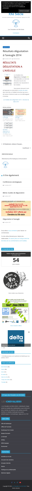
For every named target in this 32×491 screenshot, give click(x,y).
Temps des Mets (5, 379)
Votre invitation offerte (16, 325)
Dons (2, 372)
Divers (2, 369)
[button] (29, 332)
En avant (3, 374)
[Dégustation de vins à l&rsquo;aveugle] (8, 112)
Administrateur (16, 58)
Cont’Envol (26, 148)
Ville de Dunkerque (6, 423)
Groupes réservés (5, 463)
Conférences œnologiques (12, 182)
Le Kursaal (4, 436)
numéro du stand (23, 90)
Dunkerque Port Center (7, 430)
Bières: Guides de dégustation (13, 193)
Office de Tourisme (6, 427)
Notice (3, 466)
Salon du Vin (6, 47)
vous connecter (12, 230)
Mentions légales (5, 473)
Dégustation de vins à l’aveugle (8, 116)
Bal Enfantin (4, 366)
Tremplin (3, 382)
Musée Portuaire (5, 433)
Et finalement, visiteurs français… (13, 144)
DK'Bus (3, 440)
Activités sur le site (6, 456)
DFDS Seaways (5, 443)
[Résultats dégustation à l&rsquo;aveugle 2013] (8, 126)
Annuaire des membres (7, 460)
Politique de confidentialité (8, 469)
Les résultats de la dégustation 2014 (12, 99)
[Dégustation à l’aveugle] (16, 202)
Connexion (16, 33)
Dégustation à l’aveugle (18, 116)
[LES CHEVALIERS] (11, 399)
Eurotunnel (4, 446)
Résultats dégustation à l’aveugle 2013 (6, 131)
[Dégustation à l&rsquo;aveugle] (20, 112)
